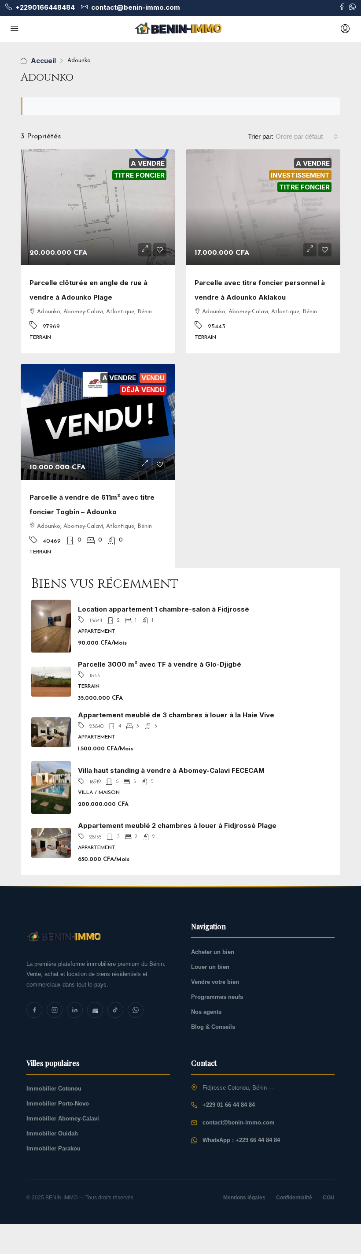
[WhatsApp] (136, 1010)
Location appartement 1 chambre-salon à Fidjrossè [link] (163, 609)
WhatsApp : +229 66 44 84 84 (241, 1140)
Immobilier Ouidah (52, 1133)
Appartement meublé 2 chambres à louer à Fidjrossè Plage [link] (177, 825)
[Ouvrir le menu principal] (14, 29)
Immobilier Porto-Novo (57, 1103)
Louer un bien (210, 967)
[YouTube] (95, 1010)
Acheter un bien (212, 952)
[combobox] (306, 136)
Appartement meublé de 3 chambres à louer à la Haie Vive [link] (176, 715)
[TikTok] (115, 1010)
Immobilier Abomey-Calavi (62, 1118)
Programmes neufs (217, 997)
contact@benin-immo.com (239, 1122)
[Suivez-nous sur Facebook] (342, 7)
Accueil (43, 60)
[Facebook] (34, 1010)
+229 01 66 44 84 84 (229, 1105)
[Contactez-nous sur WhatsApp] (352, 7)
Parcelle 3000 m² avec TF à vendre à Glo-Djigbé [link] (159, 664)
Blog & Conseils (213, 1027)
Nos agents (206, 1012)
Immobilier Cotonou (53, 1088)
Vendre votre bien (215, 982)
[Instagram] (55, 1010)
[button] (145, 249)
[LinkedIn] (75, 1010)
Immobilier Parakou (53, 1148)
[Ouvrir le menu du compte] (344, 29)
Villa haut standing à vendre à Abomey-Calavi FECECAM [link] (171, 770)
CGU (329, 1198)
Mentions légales (244, 1198)
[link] (98, 207)
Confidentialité (294, 1198)
